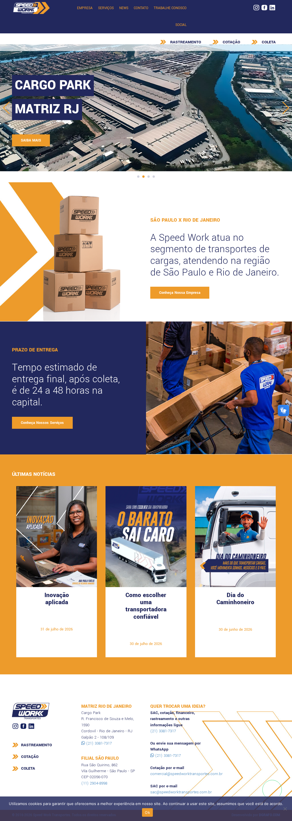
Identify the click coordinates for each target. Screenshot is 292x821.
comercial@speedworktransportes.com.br (186, 773)
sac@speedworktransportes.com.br (181, 792)
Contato (141, 8)
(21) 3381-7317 (98, 743)
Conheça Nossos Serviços (42, 422)
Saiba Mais (57, 620)
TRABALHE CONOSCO (170, 8)
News (123, 8)
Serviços (106, 8)
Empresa (85, 8)
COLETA (269, 42)
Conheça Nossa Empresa (179, 292)
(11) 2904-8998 (94, 783)
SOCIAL (180, 25)
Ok (147, 812)
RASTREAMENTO (185, 42)
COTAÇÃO (231, 42)
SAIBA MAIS (31, 140)
